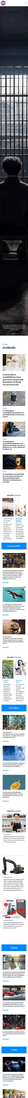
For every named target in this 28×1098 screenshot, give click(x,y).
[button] (26, 3)
